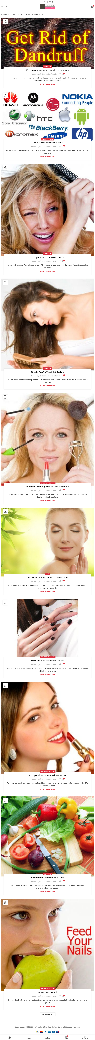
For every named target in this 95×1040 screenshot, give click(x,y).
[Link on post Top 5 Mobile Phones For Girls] (47, 116)
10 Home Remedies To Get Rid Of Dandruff (47, 70)
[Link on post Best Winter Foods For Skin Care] (47, 836)
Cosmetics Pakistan (50, 74)
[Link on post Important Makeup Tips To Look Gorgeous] (47, 439)
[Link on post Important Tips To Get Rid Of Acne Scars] (47, 542)
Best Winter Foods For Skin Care (47, 877)
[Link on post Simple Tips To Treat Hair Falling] (47, 325)
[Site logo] (47, 6)
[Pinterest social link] (47, 1)
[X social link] (44, 1)
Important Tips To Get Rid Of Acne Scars (47, 577)
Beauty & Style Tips (48, 483)
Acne (47, 574)
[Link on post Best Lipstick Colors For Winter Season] (47, 728)
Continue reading (47, 84)
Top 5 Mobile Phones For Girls (47, 142)
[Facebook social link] (42, 1)
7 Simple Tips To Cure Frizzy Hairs (47, 257)
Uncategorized (47, 139)
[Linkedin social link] (50, 1)
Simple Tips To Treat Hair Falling (47, 372)
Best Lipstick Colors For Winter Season (47, 775)
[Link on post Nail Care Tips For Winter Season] (47, 629)
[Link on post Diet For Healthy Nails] (47, 945)
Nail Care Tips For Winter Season (47, 660)
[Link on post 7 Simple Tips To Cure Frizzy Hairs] (47, 210)
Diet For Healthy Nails (48, 992)
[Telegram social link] (52, 1)
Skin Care (47, 874)
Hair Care (47, 67)
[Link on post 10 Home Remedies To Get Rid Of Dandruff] (47, 43)
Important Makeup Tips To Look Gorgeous (47, 486)
